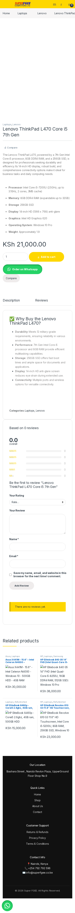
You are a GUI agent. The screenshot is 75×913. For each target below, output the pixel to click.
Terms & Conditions (37, 843)
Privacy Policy (37, 837)
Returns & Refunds (37, 832)
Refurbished (21, 702)
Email (13, 556)
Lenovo (42, 13)
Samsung (58, 656)
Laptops (22, 13)
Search (55, 4)
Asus (8, 656)
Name (14, 539)
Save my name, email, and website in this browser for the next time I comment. (39, 574)
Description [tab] (11, 300)
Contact (37, 811)
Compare (12, 147)
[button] (22, 268)
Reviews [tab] (41, 300)
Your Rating (16, 495)
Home (6, 13)
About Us (37, 806)
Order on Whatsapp (25, 269)
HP (41, 656)
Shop (37, 800)
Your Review (17, 510)
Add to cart (48, 256)
